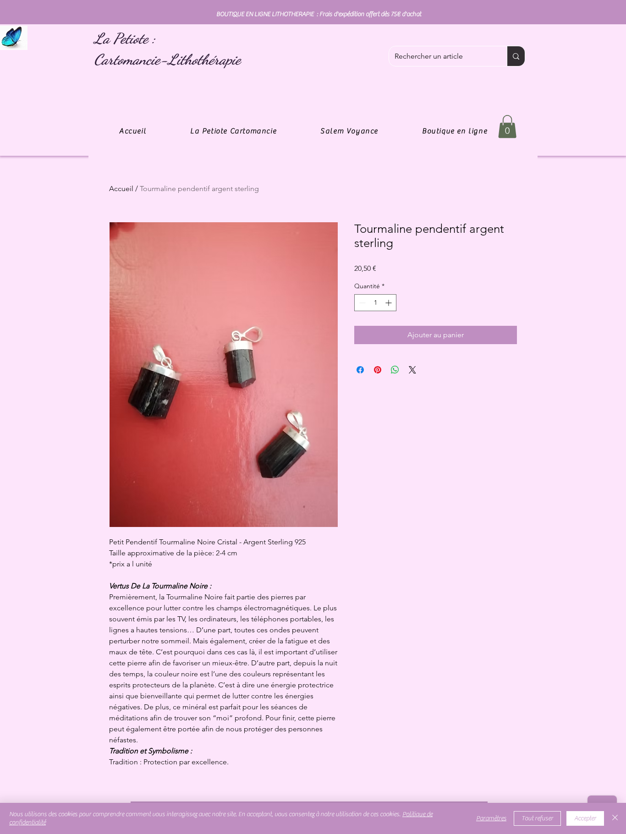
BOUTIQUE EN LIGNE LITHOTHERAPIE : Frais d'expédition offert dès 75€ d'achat (318, 14)
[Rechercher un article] (516, 56)
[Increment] (389, 303)
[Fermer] (615, 818)
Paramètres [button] (491, 818)
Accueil (121, 188)
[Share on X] (412, 369)
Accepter (585, 818)
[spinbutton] (375, 303)
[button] (507, 126)
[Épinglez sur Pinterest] (377, 369)
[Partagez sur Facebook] (360, 369)
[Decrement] (361, 303)
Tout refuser (537, 818)
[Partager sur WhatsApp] (395, 369)
